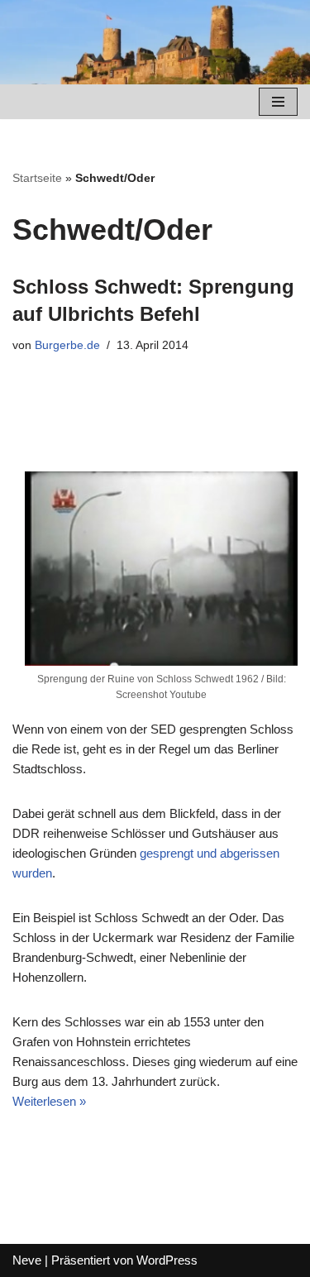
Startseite (37, 177)
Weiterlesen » (49, 1101)
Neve (26, 1260)
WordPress (167, 1260)
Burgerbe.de (67, 345)
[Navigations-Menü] (278, 102)
